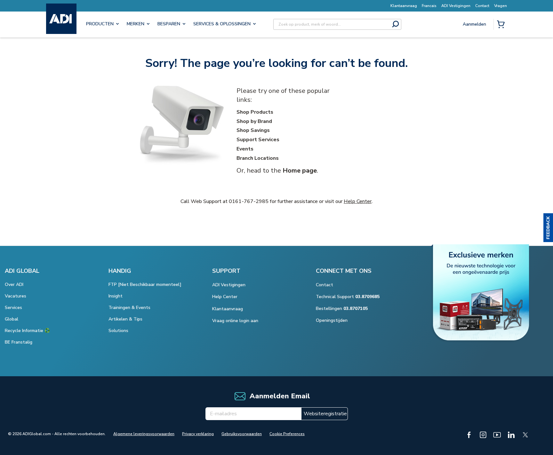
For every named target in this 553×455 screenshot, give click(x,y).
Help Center (358, 201)
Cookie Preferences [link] (287, 433)
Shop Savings (253, 130)
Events (244, 148)
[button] (548, 227)
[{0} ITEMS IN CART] (502, 24)
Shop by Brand (254, 121)
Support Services (257, 139)
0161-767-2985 (248, 201)
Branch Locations (257, 158)
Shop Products (254, 112)
